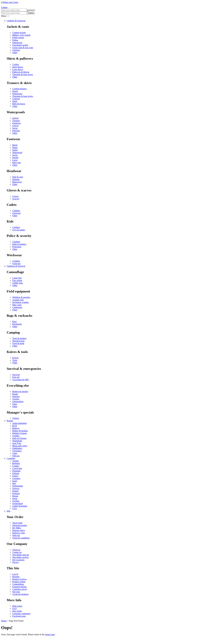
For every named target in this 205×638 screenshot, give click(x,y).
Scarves (15, 199)
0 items (4, 7)
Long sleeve (17, 69)
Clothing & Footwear (16, 21)
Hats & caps (17, 177)
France (15, 476)
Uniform (16, 50)
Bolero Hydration (20, 431)
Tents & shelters (19, 338)
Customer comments (21, 613)
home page (50, 634)
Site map (16, 591)
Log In (15, 574)
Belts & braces (18, 104)
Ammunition (17, 401)
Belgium (16, 463)
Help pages (17, 606)
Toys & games (18, 230)
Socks (15, 128)
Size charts (17, 611)
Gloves (15, 125)
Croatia (15, 466)
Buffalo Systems (19, 433)
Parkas (15, 40)
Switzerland (17, 503)
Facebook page (19, 616)
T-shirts (15, 64)
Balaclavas (17, 182)
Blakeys (15, 428)
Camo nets (17, 278)
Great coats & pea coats (22, 47)
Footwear (16, 123)
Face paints (17, 280)
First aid (15, 377)
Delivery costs (18, 533)
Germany (16, 478)
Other (14, 52)
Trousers (16, 120)
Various (15, 418)
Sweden (15, 501)
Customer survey (19, 589)
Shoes (15, 147)
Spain (14, 498)
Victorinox (17, 451)
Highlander (17, 441)
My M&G (16, 528)
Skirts (14, 101)
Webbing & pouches (21, 297)
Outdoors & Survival (16, 266)
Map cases (16, 305)
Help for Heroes (19, 438)
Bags (14, 321)
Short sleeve (17, 67)
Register (16, 576)
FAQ (14, 608)
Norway (16, 488)
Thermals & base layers (22, 74)
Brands (10, 421)
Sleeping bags (18, 341)
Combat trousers (19, 89)
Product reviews (19, 579)
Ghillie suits (17, 283)
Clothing (16, 210)
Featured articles (19, 586)
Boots (14, 145)
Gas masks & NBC (20, 379)
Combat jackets (19, 32)
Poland (15, 491)
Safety (15, 150)
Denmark (16, 471)
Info (8, 511)
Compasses (17, 307)
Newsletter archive (20, 557)
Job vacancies (18, 560)
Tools (14, 360)
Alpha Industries (19, 423)
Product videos (18, 581)
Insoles (15, 157)
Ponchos (16, 130)
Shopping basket (19, 525)
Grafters (15, 436)
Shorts (15, 91)
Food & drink (18, 343)
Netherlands (17, 486)
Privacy (15, 562)
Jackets (15, 118)
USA (14, 508)
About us (16, 550)
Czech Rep (17, 468)
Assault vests (18, 300)
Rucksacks (17, 324)
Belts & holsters (19, 244)
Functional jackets (20, 45)
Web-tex (16, 456)
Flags (14, 404)
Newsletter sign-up (20, 555)
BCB (14, 426)
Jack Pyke (16, 443)
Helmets (16, 179)
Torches (15, 399)
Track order (17, 523)
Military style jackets (21, 35)
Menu (3, 16)
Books (15, 394)
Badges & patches (20, 391)
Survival (16, 374)
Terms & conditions (21, 538)
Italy (14, 483)
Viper (14, 453)
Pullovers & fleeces (20, 72)
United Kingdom (19, 506)
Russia (15, 496)
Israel (14, 481)
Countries (11, 458)
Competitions (18, 584)
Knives (15, 358)
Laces (14, 160)
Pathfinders (17, 448)
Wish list (16, 535)
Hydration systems (20, 302)
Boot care (16, 162)
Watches (16, 396)
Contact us (17, 552)
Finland (15, 473)
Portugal (16, 493)
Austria (15, 461)
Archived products (20, 594)
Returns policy (18, 530)
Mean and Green (19, 446)
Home (4, 621)
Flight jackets (18, 37)
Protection (16, 247)
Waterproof (17, 42)
